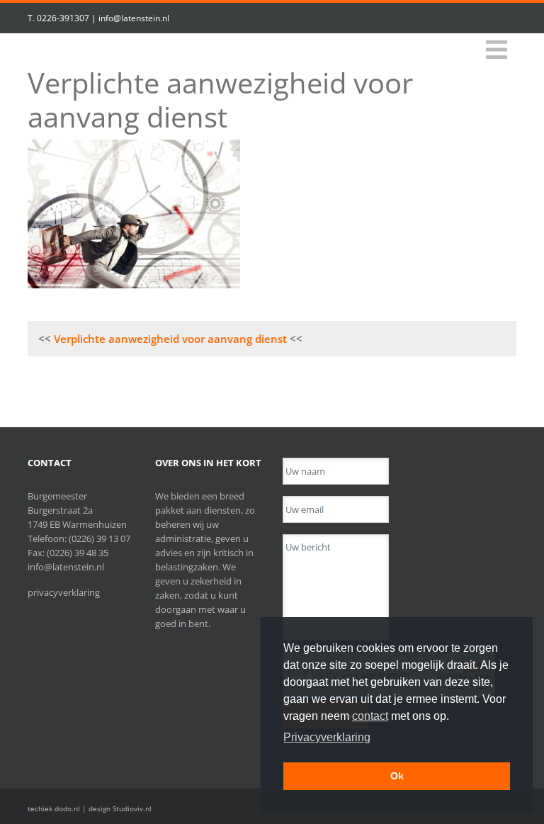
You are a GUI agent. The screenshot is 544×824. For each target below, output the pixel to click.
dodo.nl (67, 808)
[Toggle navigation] (496, 50)
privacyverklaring (64, 592)
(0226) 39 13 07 (99, 538)
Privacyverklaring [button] (326, 737)
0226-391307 (63, 18)
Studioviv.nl (132, 808)
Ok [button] (397, 775)
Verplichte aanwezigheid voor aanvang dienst (170, 339)
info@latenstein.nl (133, 18)
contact (370, 716)
